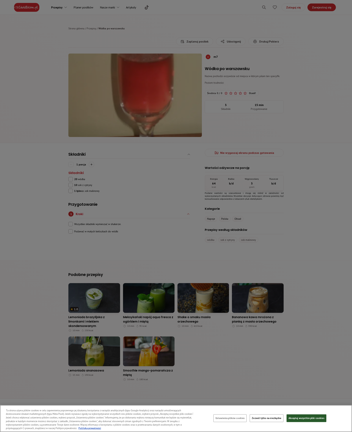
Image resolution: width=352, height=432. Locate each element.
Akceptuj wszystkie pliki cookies (306, 418)
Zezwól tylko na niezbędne (266, 418)
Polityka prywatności (89, 428)
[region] (176, 418)
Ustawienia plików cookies (230, 418)
